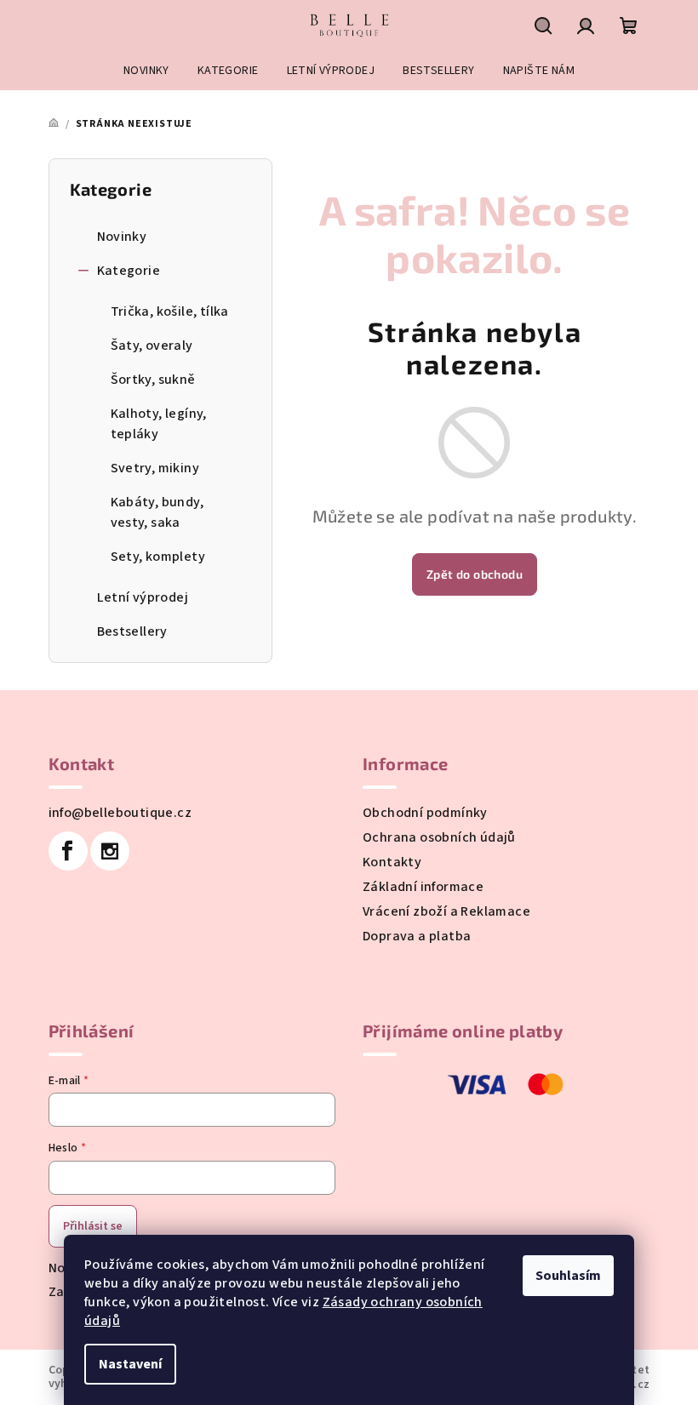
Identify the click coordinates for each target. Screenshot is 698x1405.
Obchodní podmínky (425, 812)
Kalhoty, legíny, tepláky (159, 423)
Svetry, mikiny (155, 468)
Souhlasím (568, 1275)
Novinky (122, 236)
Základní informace (423, 886)
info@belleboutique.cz (120, 812)
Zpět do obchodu (474, 574)
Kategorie (129, 270)
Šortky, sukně (153, 379)
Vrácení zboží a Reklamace (446, 911)
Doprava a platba (417, 936)
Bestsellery (132, 631)
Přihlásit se (93, 1226)
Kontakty (392, 862)
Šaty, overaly (152, 345)
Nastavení (130, 1364)
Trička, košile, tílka (170, 311)
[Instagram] (109, 851)
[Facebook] (68, 851)
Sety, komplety (158, 556)
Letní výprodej (143, 597)
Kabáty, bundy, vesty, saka (157, 512)
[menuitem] (146, 70)
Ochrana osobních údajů (439, 837)
